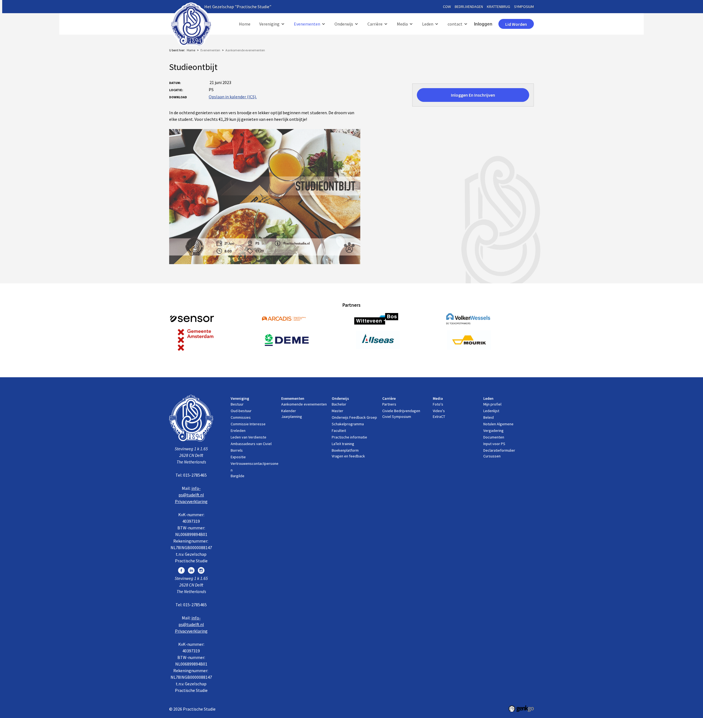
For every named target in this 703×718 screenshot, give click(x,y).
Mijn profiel (492, 404)
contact (455, 24)
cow (447, 6)
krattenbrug (498, 6)
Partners (389, 404)
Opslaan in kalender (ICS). (233, 96)
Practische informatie (349, 437)
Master (337, 410)
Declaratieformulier (499, 450)
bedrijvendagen (469, 6)
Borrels (237, 450)
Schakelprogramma (348, 423)
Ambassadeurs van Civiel (251, 443)
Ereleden (238, 430)
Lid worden (516, 24)
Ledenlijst (491, 410)
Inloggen (483, 24)
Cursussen (492, 456)
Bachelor (339, 404)
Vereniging (269, 24)
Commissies (241, 417)
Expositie (238, 456)
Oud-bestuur (241, 410)
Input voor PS (494, 443)
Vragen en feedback (348, 456)
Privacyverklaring (191, 501)
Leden (427, 24)
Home (244, 24)
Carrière (375, 24)
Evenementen (307, 24)
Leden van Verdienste (248, 437)
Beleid (488, 417)
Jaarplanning (291, 416)
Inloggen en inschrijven (473, 95)
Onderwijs (343, 24)
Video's (439, 410)
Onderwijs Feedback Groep (354, 417)
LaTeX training (343, 443)
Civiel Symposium (396, 416)
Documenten (493, 437)
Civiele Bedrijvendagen (401, 410)
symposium (524, 6)
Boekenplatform (345, 450)
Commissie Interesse (248, 423)
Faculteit (339, 430)
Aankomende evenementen (245, 50)
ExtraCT (439, 416)
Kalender (288, 410)
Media (402, 24)
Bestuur (237, 404)
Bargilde (237, 475)
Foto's (438, 404)
